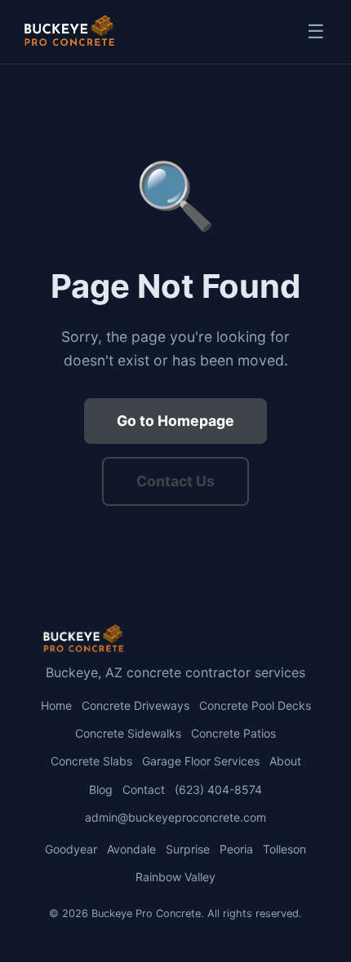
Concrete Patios (233, 733)
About (285, 761)
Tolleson (284, 849)
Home (56, 705)
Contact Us (175, 481)
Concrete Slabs (91, 761)
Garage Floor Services (201, 761)
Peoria (236, 849)
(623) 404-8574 (218, 789)
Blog (101, 789)
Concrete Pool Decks (255, 705)
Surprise (188, 849)
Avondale (131, 849)
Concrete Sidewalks (128, 733)
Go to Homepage (175, 420)
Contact (143, 789)
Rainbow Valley (175, 877)
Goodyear (71, 849)
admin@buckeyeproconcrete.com (175, 817)
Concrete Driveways (135, 705)
